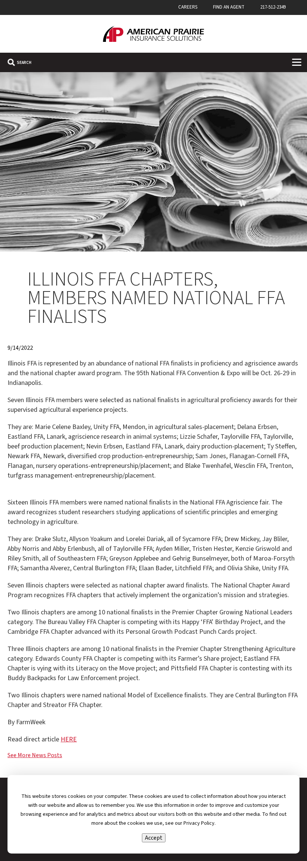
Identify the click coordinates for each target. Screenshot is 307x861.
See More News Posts (34, 755)
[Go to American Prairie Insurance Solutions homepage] (153, 34)
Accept (153, 838)
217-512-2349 (273, 7)
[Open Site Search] (19, 62)
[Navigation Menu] (296, 62)
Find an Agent (228, 7)
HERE (69, 739)
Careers (187, 7)
